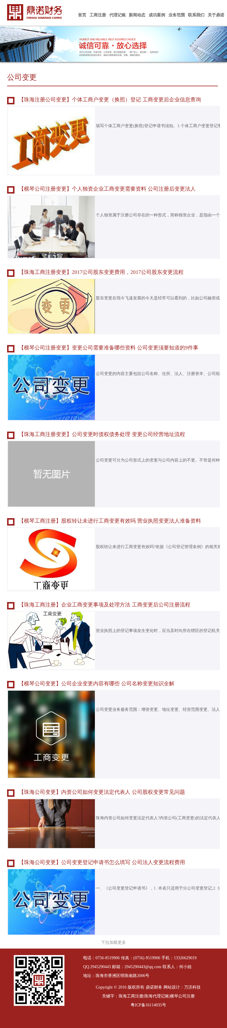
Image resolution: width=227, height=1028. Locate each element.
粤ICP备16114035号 (148, 1005)
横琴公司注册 (182, 996)
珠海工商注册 (131, 996)
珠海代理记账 (156, 996)
